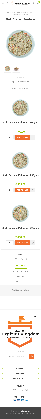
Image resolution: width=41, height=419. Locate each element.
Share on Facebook (19, 259)
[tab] (20, 266)
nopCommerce (25, 411)
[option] (7, 69)
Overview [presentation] (20, 266)
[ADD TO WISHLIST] (32, 137)
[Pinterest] (22, 390)
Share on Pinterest (22, 259)
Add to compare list (22, 82)
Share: (20, 255)
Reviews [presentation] (20, 277)
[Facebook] (18, 390)
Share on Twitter (15, 259)
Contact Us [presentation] (20, 282)
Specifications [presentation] (20, 271)
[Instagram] (26, 390)
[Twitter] (14, 390)
